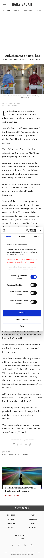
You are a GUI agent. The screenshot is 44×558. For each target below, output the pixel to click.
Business (33, 519)
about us (21, 552)
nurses (25, 455)
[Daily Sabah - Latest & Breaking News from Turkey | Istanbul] (22, 4)
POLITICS (11, 515)
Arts (33, 523)
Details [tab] (22, 237)
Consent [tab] (8, 237)
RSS (39, 552)
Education (28, 10)
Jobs (5, 552)
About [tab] (36, 237)
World (11, 519)
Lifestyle (11, 523)
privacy (12, 552)
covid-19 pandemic (15, 455)
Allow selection (22, 319)
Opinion (33, 527)
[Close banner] (40, 230)
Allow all (22, 313)
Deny (22, 326)
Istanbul (17, 10)
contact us (31, 552)
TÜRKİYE (6, 10)
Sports (11, 527)
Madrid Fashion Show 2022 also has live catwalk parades (21, 489)
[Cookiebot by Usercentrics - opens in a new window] (27, 230)
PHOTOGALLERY (13, 495)
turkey (4, 455)
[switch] (33, 285)
